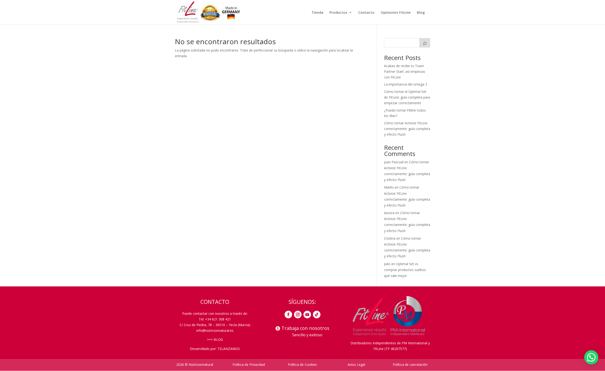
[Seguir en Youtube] (307, 314)
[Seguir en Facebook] (288, 314)
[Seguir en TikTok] (316, 314)
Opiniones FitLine (396, 13)
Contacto (366, 13)
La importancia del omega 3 (405, 84)
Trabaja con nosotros (305, 328)
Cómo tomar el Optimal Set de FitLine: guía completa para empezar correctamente (407, 97)
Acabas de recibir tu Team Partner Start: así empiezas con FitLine (404, 71)
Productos (338, 13)
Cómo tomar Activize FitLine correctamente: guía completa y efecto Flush (407, 129)
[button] (591, 357)
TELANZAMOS (228, 348)
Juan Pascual (393, 162)
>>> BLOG (215, 339)
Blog (421, 13)
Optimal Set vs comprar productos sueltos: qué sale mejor (405, 270)
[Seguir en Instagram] (298, 314)
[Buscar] (424, 42)
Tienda (317, 13)
